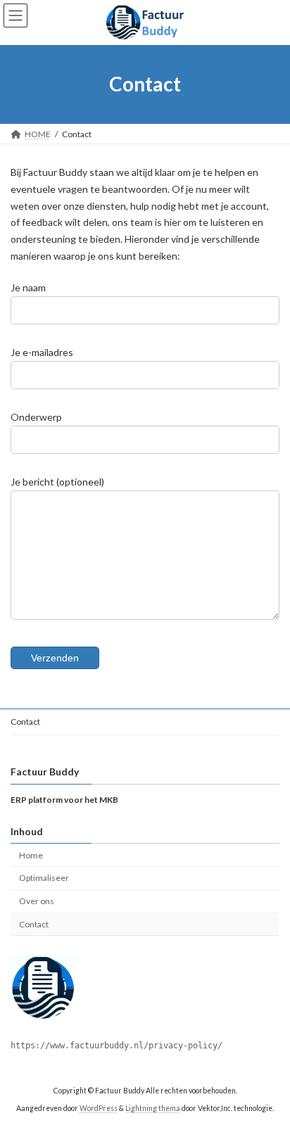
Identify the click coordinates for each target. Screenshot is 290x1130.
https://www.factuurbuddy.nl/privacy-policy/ (116, 1045)
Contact (25, 721)
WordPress (99, 1108)
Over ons (36, 901)
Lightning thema (152, 1108)
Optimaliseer (44, 878)
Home (31, 855)
